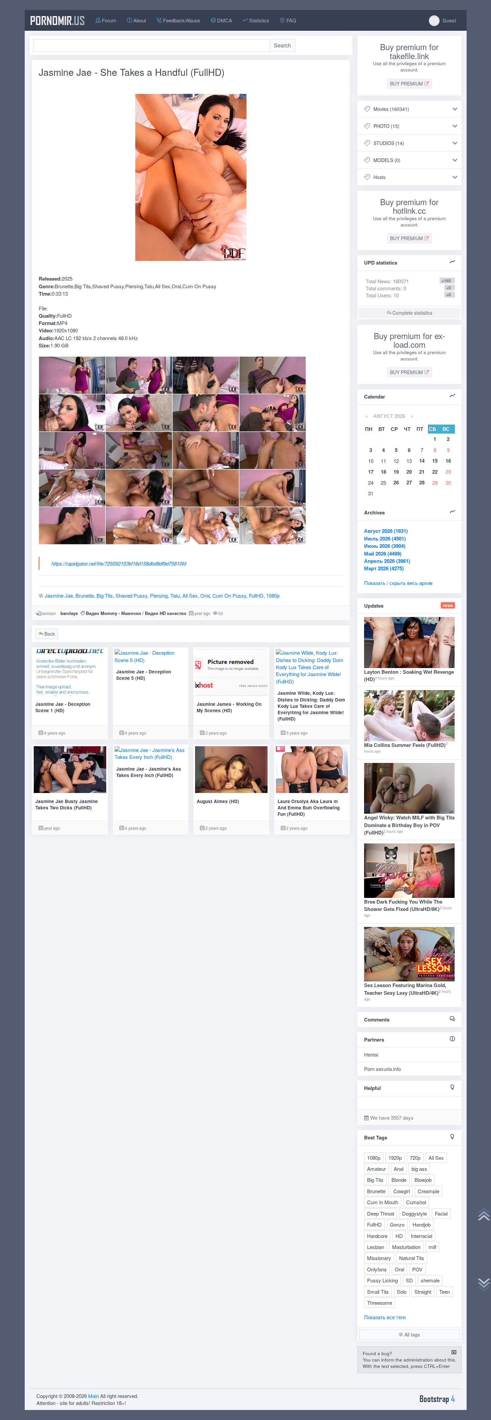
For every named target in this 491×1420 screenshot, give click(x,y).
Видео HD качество (165, 613)
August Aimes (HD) (218, 801)
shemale (430, 1280)
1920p (395, 1157)
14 (422, 460)
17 (370, 471)
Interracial (421, 1235)
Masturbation (406, 1246)
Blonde (398, 1179)
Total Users (378, 295)
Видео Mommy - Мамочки (113, 613)
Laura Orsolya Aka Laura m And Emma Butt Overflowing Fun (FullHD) (309, 807)
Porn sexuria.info (382, 1068)
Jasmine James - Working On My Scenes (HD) (229, 707)
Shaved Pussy (131, 595)
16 (448, 460)
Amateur (376, 1168)
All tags (411, 1334)
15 (435, 460)
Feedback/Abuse (181, 20)
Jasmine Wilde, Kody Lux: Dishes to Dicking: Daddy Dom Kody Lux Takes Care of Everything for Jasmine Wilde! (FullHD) (311, 706)
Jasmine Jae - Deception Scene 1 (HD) (62, 707)
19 (396, 471)
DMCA (224, 20)
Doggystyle (414, 1213)
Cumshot (416, 1202)
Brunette (84, 595)
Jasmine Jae (59, 595)
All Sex (190, 595)
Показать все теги (384, 1316)
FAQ (290, 20)
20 (409, 471)
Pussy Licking (382, 1280)
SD (409, 1280)
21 (422, 471)
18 (383, 471)
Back (49, 633)
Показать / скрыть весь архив (398, 582)
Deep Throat (380, 1213)
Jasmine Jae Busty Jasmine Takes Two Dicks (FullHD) (66, 804)
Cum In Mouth (382, 1202)
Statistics (258, 20)
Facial (441, 1213)
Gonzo (397, 1224)
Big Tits (105, 595)
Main (93, 1395)
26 (396, 482)
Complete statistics (411, 312)
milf (432, 1246)
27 (409, 482)
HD (399, 1235)
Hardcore (377, 1235)
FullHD (256, 595)
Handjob (422, 1224)
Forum (108, 20)
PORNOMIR (57, 20)
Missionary (379, 1257)
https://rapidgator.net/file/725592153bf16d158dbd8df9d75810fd (118, 563)
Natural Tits (411, 1257)
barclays (69, 613)
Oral (205, 595)
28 (422, 482)
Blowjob (423, 1179)
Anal (398, 1168)
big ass (419, 1168)
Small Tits (378, 1291)
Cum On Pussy (229, 595)
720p (415, 1157)
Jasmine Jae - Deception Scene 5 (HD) (143, 674)
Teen (444, 1291)
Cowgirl (401, 1191)
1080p (273, 595)
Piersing (159, 595)
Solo (401, 1291)
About (139, 20)
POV (417, 1269)
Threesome (379, 1302)
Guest (448, 20)
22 (435, 471)
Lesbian (375, 1246)
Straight (423, 1291)
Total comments (383, 288)
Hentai (371, 1054)
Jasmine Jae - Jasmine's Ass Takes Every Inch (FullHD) (148, 772)
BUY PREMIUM (407, 83)
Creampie (428, 1191)
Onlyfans (377, 1269)
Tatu (175, 595)
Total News (387, 281)
